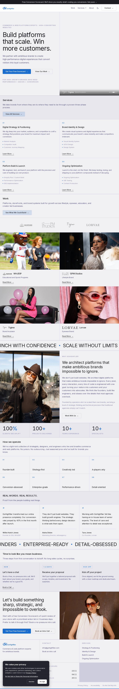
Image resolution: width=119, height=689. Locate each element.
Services (82, 8)
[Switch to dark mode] (98, 8)
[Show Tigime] (113, 92)
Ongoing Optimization (90, 658)
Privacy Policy (83, 685)
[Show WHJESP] (109, 92)
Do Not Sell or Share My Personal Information (21, 676)
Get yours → (92, 2)
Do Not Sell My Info (109, 685)
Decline (31, 682)
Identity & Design (89, 651)
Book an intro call (49, 651)
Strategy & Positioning (91, 648)
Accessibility (95, 685)
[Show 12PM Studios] (111, 92)
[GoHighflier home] (8, 8)
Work (73, 8)
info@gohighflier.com (50, 648)
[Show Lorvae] (115, 92)
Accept (42, 682)
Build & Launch (88, 655)
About (91, 8)
